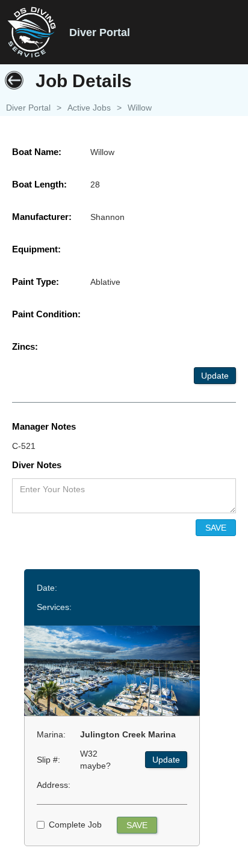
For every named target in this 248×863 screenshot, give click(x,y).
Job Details (84, 81)
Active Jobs (89, 107)
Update (215, 375)
